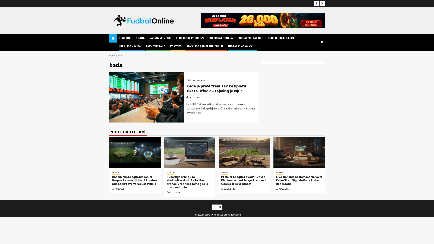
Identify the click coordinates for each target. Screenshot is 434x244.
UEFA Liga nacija (130, 46)
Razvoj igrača (155, 46)
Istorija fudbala (221, 38)
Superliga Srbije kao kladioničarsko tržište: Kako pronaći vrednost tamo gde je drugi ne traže (187, 182)
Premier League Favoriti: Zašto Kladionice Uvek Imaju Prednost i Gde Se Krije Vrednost (244, 180)
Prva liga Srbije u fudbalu (204, 46)
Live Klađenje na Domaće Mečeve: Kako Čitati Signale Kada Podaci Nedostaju (299, 180)
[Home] (113, 38)
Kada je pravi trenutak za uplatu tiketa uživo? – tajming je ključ (216, 88)
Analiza (115, 172)
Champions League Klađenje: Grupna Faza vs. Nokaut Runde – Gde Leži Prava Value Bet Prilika (134, 180)
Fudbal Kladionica (240, 46)
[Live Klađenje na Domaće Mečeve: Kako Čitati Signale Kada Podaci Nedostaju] (299, 152)
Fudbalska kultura (281, 38)
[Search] (322, 42)
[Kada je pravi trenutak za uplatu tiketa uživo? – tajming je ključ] (146, 97)
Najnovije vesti (160, 38)
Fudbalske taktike (250, 38)
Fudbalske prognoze (190, 38)
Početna (125, 38)
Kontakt (176, 46)
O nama (140, 38)
